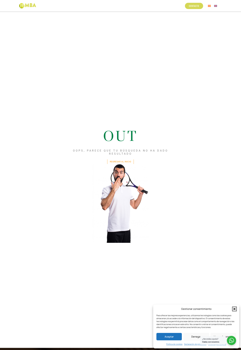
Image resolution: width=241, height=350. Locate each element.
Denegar (196, 336)
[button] (234, 309)
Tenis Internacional (147, 6)
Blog (166, 6)
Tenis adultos (119, 6)
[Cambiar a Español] (209, 6)
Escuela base (76, 6)
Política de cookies (174, 344)
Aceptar (169, 336)
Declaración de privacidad (195, 344)
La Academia (57, 6)
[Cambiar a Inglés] (215, 6)
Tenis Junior (95, 6)
